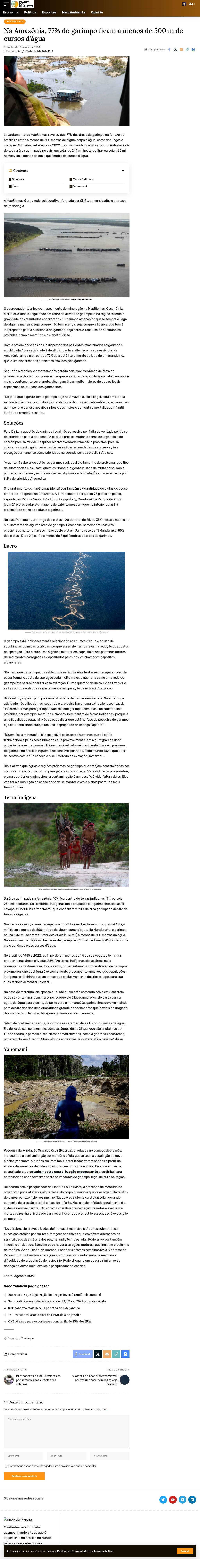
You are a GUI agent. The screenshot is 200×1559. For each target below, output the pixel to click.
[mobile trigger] (7, 4)
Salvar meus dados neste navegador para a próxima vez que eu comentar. (53, 1466)
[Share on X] (175, 49)
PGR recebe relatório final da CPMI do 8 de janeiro (44, 1315)
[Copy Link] (187, 49)
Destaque (27, 1338)
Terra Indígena (83, 179)
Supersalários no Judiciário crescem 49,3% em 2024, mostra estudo (57, 1301)
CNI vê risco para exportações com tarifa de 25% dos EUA (49, 1321)
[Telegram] (183, 1500)
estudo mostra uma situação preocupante (63, 1172)
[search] (184, 4)
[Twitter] (163, 1500)
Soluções (18, 179)
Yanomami (80, 186)
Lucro (16, 186)
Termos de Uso (103, 1551)
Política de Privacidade (72, 1551)
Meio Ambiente (15, 21)
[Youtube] (173, 1500)
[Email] (181, 49)
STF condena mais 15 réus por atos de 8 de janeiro (44, 1308)
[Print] (193, 49)
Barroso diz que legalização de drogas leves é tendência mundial (54, 1295)
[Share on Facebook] (169, 49)
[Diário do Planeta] (22, 4)
